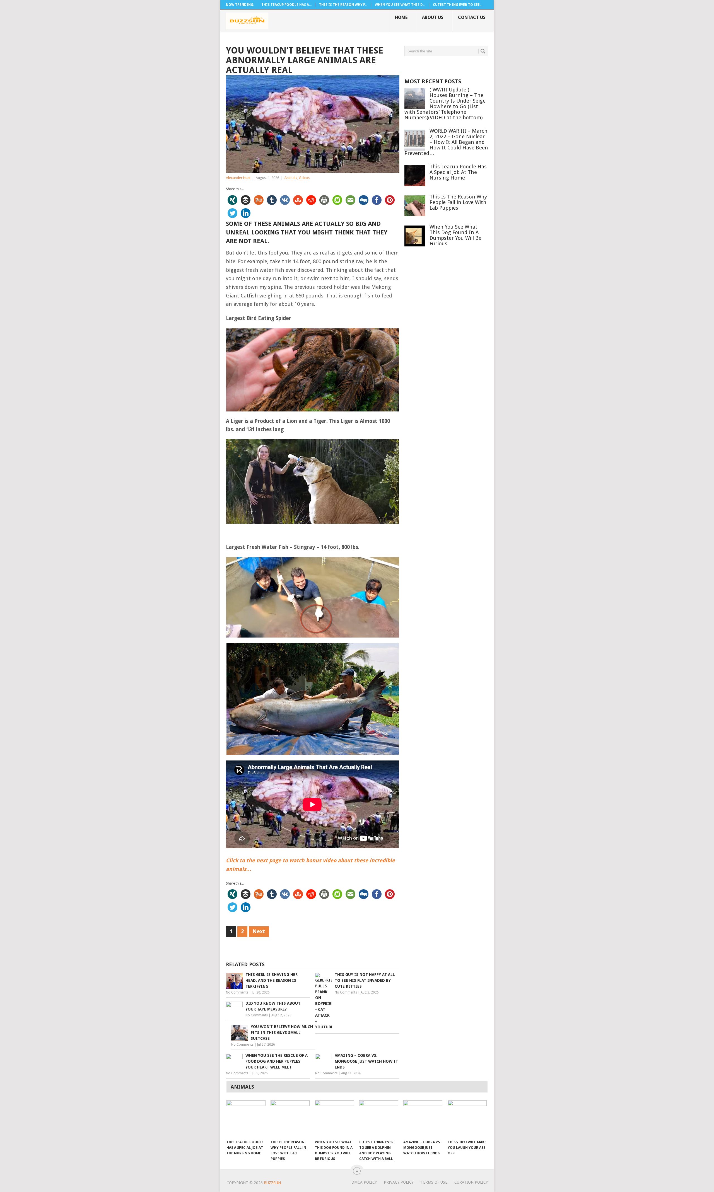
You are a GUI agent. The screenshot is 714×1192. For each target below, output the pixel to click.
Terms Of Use (434, 1182)
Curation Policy (471, 1182)
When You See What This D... (400, 5)
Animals (290, 178)
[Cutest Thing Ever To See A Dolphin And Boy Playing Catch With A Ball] (378, 1118)
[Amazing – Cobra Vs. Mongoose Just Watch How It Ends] (422, 1118)
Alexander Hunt (238, 178)
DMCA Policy (364, 1182)
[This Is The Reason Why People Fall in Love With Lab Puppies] (290, 1118)
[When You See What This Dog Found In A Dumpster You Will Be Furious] (334, 1118)
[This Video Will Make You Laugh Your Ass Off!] (467, 1118)
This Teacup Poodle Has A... (286, 5)
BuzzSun (272, 1183)
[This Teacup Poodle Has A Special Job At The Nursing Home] (246, 1118)
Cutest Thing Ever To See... (457, 5)
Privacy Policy (399, 1182)
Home (401, 17)
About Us (432, 17)
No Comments (237, 992)
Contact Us (472, 17)
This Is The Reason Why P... (343, 5)
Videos (304, 178)
